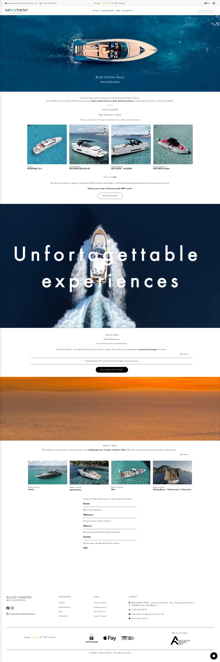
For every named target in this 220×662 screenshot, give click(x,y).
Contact (87, 537)
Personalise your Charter (111, 370)
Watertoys (88, 515)
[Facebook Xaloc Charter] (8, 609)
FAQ (85, 548)
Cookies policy (100, 607)
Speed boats (107, 11)
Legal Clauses (100, 616)
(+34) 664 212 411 (49, 3)
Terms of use (99, 612)
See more (184, 354)
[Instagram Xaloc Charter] (12, 609)
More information (139, 618)
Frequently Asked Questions (22, 614)
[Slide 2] (110, 177)
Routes (86, 504)
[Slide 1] (105, 177)
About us (87, 526)
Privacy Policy (100, 603)
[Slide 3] (114, 177)
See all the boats (110, 196)
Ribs (118, 11)
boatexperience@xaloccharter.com (22, 3)
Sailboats (127, 11)
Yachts (96, 11)
